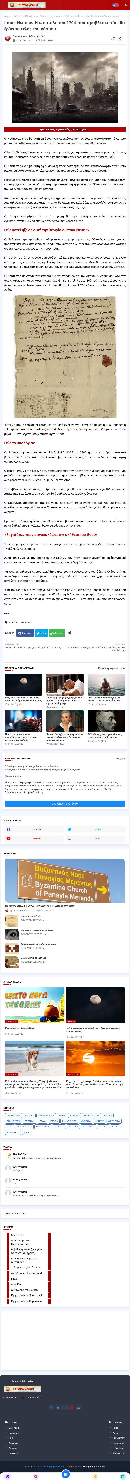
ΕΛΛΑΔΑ (108, 1115)
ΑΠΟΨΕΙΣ (29, 1115)
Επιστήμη (14, 1433)
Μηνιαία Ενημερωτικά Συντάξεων (24, 1260)
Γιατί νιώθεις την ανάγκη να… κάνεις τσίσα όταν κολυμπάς (105, 699)
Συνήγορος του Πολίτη (24, 1289)
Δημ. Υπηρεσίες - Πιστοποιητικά (21, 1242)
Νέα (11, 1437)
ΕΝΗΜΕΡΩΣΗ (13, 1121)
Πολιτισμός (118, 1443)
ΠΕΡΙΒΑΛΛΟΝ (42, 1127)
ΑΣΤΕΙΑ (62, 1115)
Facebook (27, 633)
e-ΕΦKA (16, 1284)
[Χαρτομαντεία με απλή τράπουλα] (12, 948)
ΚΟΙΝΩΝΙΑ (86, 1121)
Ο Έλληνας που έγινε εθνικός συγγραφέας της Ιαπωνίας (105, 735)
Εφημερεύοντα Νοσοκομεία (27, 1295)
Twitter (42, 633)
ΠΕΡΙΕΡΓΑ (59, 1127)
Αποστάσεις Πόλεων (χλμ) (26, 1273)
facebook (36, 829)
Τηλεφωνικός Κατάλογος (25, 1267)
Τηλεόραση (118, 1448)
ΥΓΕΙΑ (26, 1132)
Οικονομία (14, 1427)
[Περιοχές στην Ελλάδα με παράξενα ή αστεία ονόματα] (65, 881)
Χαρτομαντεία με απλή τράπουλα (38, 944)
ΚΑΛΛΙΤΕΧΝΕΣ (69, 1121)
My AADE (17, 1235)
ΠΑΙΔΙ (9, 1127)
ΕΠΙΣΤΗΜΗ (30, 1121)
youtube (37, 838)
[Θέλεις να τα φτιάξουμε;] (12, 962)
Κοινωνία (13, 1443)
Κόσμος (13, 1448)
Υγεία (115, 1433)
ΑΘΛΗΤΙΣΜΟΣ (13, 1115)
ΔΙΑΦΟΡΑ (26, 16)
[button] (126, 5)
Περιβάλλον (118, 1437)
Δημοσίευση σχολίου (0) (65, 803)
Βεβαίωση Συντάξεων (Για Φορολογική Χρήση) (26, 1251)
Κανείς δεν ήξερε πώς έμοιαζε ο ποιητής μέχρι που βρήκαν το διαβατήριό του (64, 737)
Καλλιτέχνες (118, 1453)
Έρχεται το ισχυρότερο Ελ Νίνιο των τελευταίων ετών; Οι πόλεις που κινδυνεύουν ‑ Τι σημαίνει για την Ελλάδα (95, 1084)
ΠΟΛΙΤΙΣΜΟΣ (88, 1127)
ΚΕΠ (14, 1278)
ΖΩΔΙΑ (43, 1121)
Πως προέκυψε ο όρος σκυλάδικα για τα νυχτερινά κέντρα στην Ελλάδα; (21, 737)
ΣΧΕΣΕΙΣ (103, 1127)
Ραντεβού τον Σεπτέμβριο (20, 1028)
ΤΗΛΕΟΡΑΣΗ (13, 1132)
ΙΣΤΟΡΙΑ (54, 1121)
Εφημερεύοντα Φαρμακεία (26, 1301)
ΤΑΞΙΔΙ (115, 1127)
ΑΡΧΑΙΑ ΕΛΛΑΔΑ (46, 1115)
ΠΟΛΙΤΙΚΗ (73, 1127)
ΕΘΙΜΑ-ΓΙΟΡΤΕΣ (91, 1115)
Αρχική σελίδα (11, 16)
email (97, 838)
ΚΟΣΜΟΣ (99, 1121)
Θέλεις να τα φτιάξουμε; (33, 958)
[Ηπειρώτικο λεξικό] (12, 921)
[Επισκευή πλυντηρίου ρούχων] (12, 934)
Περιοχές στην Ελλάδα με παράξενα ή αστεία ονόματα (40, 906)
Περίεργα (13, 1453)
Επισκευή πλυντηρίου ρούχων (37, 930)
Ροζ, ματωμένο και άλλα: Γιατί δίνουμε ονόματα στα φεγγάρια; (23, 699)
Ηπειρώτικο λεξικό (30, 916)
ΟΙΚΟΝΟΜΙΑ (114, 1121)
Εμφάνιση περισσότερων (111, 668)
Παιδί (115, 1427)
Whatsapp (58, 633)
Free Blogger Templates (51, 1466)
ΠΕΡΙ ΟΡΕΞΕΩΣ (24, 1127)
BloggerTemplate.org (94, 1466)
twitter (98, 829)
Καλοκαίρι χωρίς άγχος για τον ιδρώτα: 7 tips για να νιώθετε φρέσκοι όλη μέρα (64, 700)
